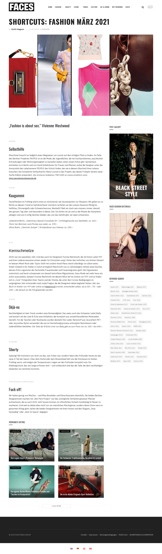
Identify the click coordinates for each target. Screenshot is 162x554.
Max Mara (116, 348)
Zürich (138, 361)
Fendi (132, 322)
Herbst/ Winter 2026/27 (122, 331)
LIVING (76, 7)
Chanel (115, 300)
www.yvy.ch (50, 286)
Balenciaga (128, 287)
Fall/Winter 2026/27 (131, 313)
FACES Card (123, 535)
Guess (126, 326)
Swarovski (116, 357)
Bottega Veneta (129, 291)
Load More (56, 506)
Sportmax (133, 352)
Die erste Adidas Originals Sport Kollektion (77, 494)
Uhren (129, 357)
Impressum (93, 535)
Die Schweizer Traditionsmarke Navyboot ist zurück (80, 458)
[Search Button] (143, 7)
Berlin (115, 291)
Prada (142, 348)
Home (50, 7)
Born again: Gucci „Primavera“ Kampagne (27, 458)
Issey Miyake (135, 339)
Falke (114, 313)
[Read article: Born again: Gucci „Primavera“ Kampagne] (31, 445)
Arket (114, 287)
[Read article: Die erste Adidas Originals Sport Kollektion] (81, 481)
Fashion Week (118, 322)
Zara (127, 361)
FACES (128, 7)
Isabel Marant (118, 339)
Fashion (116, 317)
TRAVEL (85, 7)
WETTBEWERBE (117, 7)
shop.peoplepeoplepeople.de (22, 178)
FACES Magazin (17, 29)
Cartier (146, 296)
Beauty (141, 287)
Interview (131, 335)
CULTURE (94, 7)
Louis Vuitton (133, 344)
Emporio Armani (132, 309)
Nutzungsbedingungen (108, 535)
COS (126, 300)
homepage (117, 335)
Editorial (116, 309)
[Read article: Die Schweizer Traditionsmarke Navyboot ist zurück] (81, 445)
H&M (137, 326)
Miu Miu (130, 348)
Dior (136, 300)
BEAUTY (68, 7)
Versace (141, 357)
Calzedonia (133, 296)
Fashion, (130, 317)
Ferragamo (145, 322)
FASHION (58, 7)
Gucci (115, 326)
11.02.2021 (34, 29)
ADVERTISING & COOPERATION (141, 535)
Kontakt (84, 535)
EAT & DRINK (104, 7)
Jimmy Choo (117, 344)
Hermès (140, 331)
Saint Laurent (118, 352)
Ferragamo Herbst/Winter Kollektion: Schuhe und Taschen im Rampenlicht (30, 493)
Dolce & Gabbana (119, 304)
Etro (146, 309)
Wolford (115, 361)
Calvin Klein (117, 296)
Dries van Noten (138, 304)
